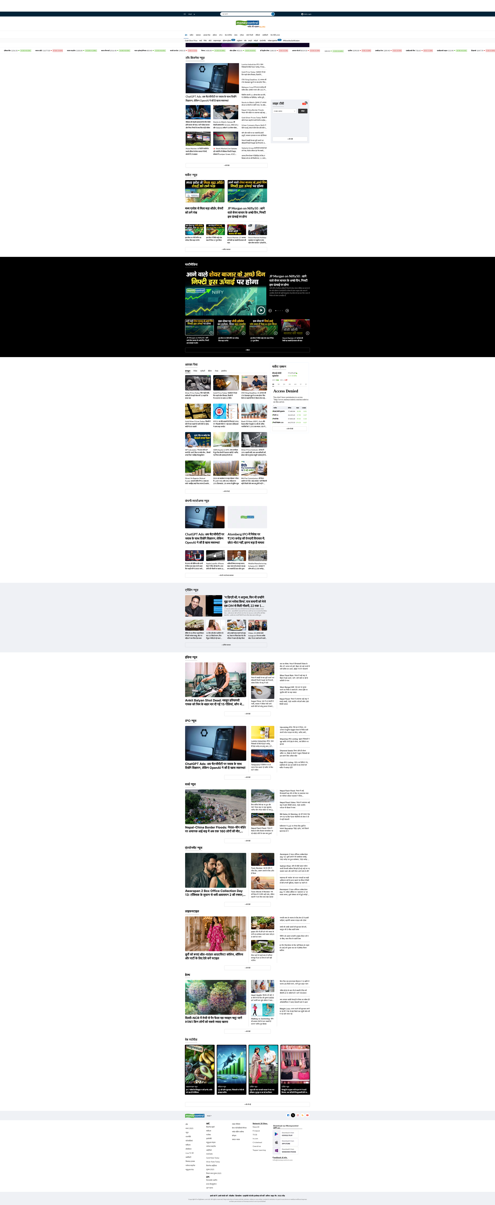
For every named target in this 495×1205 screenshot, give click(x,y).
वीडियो (258, 35)
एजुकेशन (239, 41)
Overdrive (257, 1146)
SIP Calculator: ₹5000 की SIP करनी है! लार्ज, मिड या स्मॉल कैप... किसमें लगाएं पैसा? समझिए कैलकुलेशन (197, 452)
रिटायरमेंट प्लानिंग (211, 1180)
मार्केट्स (188, 1145)
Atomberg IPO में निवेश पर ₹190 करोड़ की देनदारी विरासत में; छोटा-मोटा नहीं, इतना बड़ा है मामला (246, 538)
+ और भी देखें (289, 429)
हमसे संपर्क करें (223, 1196)
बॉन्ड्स (234, 1135)
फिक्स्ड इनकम (190, 1161)
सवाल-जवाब (236, 1139)
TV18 (255, 1135)
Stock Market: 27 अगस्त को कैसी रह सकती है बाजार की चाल (236, 240)
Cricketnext (257, 1142)
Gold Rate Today (212, 1158)
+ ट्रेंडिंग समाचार (226, 645)
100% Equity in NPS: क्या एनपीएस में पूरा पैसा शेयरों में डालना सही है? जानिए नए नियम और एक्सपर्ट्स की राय (225, 452)
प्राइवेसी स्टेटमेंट (248, 1196)
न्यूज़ (187, 1132)
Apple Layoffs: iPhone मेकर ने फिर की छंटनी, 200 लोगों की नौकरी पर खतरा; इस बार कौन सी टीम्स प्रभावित (215, 566)
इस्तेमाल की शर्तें (259, 1196)
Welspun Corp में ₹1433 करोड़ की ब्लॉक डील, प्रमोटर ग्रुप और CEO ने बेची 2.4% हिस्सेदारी (254, 88)
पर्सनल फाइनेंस (190, 1165)
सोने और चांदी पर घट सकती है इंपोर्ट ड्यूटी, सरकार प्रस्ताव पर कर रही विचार (254, 134)
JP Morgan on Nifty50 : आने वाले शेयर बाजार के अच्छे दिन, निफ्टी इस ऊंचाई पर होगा (247, 212)
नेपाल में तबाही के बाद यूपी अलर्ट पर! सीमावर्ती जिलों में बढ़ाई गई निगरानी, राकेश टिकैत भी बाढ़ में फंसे (254, 141)
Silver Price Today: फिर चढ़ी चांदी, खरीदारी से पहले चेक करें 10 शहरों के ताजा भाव (197, 395)
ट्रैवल (242, 35)
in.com (255, 1138)
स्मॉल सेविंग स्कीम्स (238, 1132)
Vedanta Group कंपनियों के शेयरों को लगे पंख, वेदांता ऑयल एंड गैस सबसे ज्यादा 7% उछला (254, 149)
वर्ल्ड (200, 41)
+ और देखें (290, 139)
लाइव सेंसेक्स (236, 1124)
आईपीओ (209, 1150)
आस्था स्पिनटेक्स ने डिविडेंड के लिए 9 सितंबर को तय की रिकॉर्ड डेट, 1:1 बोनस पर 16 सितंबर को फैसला (254, 156)
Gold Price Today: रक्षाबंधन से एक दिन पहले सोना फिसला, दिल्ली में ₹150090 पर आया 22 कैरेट (253, 73)
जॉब (245, 41)
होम (186, 35)
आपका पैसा (206, 35)
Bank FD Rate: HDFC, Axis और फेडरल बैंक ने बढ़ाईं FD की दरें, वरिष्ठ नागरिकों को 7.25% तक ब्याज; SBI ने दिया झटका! (253, 424)
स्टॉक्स (208, 1135)
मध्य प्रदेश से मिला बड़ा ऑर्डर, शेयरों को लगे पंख (204, 210)
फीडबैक (231, 1196)
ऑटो (210, 41)
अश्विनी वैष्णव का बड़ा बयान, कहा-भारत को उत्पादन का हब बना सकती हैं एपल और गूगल (236, 566)
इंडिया (215, 35)
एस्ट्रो (250, 41)
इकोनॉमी (209, 1138)
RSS (302, 1115)
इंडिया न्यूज (191, 657)
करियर (268, 1196)
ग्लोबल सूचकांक (272, 41)
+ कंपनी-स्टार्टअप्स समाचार (226, 575)
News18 (256, 1127)
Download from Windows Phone (285, 1150)
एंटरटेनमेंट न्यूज (193, 847)
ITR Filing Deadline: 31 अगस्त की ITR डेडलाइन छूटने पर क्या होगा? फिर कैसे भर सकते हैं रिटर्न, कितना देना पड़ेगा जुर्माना (254, 80)
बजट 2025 (189, 1128)
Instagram (298, 1115)
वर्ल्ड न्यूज (190, 784)
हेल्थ (235, 35)
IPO (220, 35)
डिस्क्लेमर (238, 1196)
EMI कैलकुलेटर (211, 1184)
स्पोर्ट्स (256, 41)
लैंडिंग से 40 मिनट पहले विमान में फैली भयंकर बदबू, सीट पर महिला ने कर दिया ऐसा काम (194, 635)
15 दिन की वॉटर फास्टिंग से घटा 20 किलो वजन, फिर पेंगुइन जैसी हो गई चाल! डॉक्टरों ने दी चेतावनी (214, 635)
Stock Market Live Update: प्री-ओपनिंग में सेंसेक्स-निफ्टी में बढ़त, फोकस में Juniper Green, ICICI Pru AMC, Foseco (225, 151)
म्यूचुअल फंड (190, 1169)
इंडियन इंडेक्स (227, 41)
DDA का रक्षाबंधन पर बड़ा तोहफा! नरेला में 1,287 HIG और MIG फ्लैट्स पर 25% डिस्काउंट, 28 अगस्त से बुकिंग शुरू (226, 480)
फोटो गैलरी (249, 35)
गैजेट (205, 41)
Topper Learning (259, 1150)
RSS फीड (281, 1196)
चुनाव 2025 (210, 1169)
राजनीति (188, 1136)
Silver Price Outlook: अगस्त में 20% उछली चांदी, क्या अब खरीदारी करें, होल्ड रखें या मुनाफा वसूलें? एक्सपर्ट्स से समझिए (253, 452)
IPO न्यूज (190, 720)
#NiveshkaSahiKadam (291, 41)
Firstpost (256, 1131)
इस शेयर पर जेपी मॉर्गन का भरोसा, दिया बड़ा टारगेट (193, 238)
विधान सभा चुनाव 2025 (213, 1173)
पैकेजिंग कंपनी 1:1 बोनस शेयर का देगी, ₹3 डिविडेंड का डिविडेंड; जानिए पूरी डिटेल (254, 96)
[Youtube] (307, 1115)
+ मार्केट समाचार (226, 249)
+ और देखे (226, 165)
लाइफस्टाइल (217, 41)
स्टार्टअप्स (209, 1154)
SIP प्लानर (209, 1188)
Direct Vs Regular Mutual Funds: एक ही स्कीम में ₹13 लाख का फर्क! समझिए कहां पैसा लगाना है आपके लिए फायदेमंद (197, 481)
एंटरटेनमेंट (263, 41)
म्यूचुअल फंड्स (210, 1142)
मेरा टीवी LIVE (275, 35)
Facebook (288, 1115)
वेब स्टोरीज (228, 35)
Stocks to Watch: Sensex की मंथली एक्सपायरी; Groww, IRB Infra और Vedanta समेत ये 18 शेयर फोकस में (225, 125)
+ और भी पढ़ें (226, 491)
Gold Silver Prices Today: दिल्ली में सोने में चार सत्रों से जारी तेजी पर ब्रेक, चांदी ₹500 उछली (254, 118)
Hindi (190, 14)
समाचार (198, 35)
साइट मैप (274, 1196)
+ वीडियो (247, 350)
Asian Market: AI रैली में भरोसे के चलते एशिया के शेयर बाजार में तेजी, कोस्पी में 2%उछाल (197, 151)
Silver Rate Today (213, 1162)
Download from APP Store (285, 1142)
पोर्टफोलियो (189, 1141)
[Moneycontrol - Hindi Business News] (247, 24)
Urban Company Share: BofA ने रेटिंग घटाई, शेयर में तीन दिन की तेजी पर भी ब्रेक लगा (254, 126)
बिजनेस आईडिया (211, 1165)
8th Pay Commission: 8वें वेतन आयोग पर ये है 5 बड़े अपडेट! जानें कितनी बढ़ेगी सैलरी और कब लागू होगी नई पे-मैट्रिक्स (254, 481)
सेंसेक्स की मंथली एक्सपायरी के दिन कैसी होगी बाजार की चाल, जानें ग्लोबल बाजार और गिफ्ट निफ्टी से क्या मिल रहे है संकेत (198, 125)
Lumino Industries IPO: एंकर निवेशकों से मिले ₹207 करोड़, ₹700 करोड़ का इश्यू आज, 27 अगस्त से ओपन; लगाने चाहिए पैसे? (254, 65)
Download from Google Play (285, 1134)
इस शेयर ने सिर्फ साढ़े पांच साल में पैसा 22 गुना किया (214, 238)
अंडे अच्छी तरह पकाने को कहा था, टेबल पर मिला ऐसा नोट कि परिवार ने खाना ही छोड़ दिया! (236, 635)
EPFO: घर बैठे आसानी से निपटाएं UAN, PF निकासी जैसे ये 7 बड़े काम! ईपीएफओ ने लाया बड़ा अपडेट (226, 424)
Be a (262, 26)
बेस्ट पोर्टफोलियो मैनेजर (239, 1128)
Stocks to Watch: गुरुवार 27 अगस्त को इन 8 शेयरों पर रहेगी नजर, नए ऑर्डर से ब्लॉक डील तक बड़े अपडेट (254, 103)
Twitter (293, 1115)
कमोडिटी (265, 35)
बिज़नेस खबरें (210, 1127)
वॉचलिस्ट (189, 1149)
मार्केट (191, 35)
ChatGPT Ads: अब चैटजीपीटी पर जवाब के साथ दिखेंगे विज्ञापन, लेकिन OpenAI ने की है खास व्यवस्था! (211, 98)
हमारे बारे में (213, 1196)
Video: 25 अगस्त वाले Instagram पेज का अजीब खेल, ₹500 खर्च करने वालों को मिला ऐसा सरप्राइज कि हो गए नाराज (257, 635)
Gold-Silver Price (191, 41)
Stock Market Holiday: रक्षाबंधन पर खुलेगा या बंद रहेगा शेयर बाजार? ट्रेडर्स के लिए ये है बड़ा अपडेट (257, 240)
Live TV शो (189, 1153)
